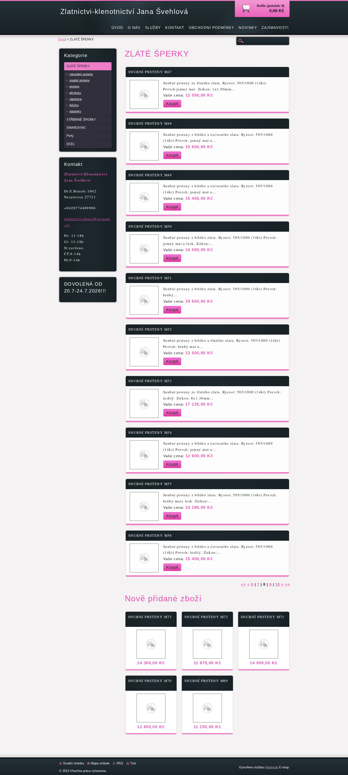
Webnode (271, 767)
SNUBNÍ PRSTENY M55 (150, 484)
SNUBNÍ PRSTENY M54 (150, 432)
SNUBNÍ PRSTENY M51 (150, 278)
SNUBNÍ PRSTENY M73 (150, 617)
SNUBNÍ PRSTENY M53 (150, 381)
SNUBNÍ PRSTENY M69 (206, 680)
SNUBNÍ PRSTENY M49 (150, 175)
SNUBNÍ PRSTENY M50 (150, 226)
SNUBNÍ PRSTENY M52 (150, 329)
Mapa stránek (100, 763)
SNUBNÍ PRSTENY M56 (150, 535)
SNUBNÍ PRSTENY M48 (150, 123)
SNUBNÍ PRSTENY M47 (150, 72)
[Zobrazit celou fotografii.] (143, 94)
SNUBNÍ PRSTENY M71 (263, 617)
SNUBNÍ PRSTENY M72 (206, 617)
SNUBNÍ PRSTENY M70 (150, 680)
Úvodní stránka (73, 763)
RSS (120, 763)
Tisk (133, 763)
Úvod (62, 39)
